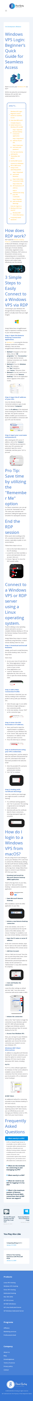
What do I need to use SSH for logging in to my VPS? (15, 1183)
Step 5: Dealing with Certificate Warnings (17, 201)
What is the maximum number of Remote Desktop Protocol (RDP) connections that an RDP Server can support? (15, 1194)
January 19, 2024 (11, 1245)
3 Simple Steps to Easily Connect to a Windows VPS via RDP (17, 125)
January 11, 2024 (11, 1260)
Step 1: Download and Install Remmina (18, 174)
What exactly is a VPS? (16, 1138)
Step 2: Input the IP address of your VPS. (18, 140)
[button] (16, 1138)
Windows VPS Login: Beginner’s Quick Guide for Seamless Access (16, 114)
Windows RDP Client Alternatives (18, 214)
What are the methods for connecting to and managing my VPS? (15, 1168)
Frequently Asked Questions (16, 218)
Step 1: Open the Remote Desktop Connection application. (17, 133)
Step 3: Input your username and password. (18, 147)
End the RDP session (16, 161)
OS (6, 26)
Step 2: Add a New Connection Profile (18, 180)
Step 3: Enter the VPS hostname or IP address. (18, 186)
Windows (18, 26)
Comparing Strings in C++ (14, 1243)
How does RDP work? (17, 120)
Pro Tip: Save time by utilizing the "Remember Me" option (17, 155)
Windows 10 (10, 342)
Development (11, 26)
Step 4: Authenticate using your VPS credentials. (18, 193)
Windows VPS (22, 87)
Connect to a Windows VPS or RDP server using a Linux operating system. (17, 166)
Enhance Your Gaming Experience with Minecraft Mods (15, 1256)
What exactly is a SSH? (16, 1175)
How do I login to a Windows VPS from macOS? (16, 208)
